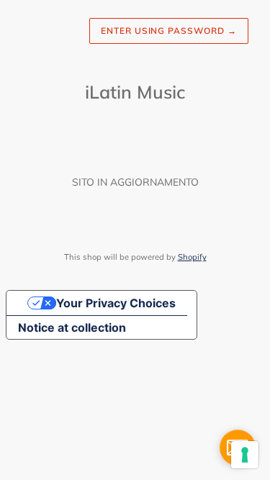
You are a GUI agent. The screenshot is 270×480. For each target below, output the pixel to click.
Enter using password (169, 30)
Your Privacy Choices (116, 303)
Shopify (192, 257)
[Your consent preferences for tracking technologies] (244, 454)
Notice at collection (72, 327)
